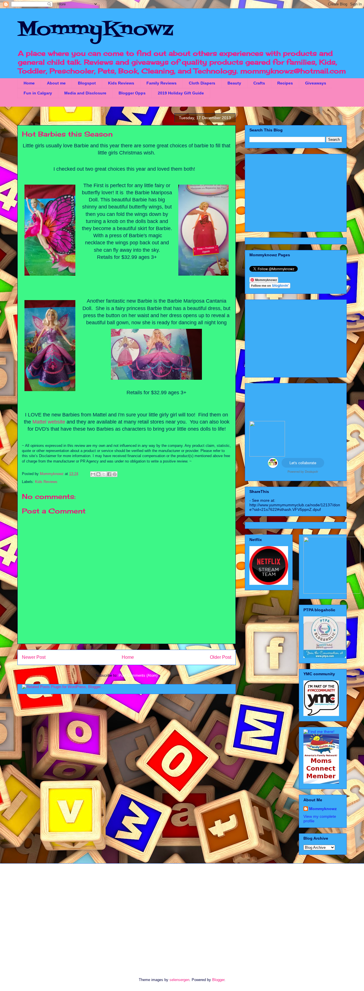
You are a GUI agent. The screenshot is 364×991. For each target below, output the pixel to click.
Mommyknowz (52, 474)
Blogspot (87, 83)
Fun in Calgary (38, 93)
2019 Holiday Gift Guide (181, 93)
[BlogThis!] (98, 474)
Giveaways (315, 83)
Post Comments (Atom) (138, 675)
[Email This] (93, 474)
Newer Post (34, 657)
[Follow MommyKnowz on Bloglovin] (269, 287)
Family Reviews (161, 83)
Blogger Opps (132, 93)
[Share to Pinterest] (114, 474)
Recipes (285, 83)
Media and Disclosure (85, 93)
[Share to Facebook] (109, 474)
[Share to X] (104, 474)
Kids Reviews (121, 83)
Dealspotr (311, 471)
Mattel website (48, 422)
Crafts (259, 83)
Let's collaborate (302, 462)
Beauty (234, 83)
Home (29, 83)
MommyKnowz (95, 30)
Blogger (218, 980)
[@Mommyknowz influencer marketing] (272, 467)
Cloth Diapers (202, 83)
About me (56, 83)
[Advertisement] (295, 191)
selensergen (179, 980)
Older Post (220, 657)
